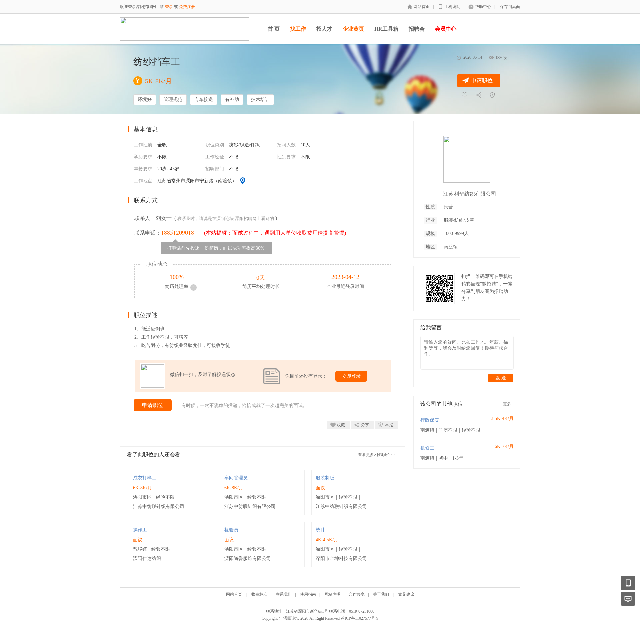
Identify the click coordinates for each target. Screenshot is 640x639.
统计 (320, 529)
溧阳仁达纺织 (147, 558)
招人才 (324, 29)
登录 (169, 6)
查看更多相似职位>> (376, 454)
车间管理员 (236, 477)
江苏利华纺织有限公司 (469, 194)
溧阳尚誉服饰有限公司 (247, 558)
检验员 (231, 529)
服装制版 (325, 477)
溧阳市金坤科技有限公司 (341, 558)
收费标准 (259, 594)
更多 (507, 404)
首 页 (274, 29)
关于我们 (381, 594)
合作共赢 (357, 594)
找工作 (298, 29)
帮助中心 (483, 6)
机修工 (427, 448)
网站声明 (332, 594)
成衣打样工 (144, 477)
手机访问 (452, 6)
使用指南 (308, 594)
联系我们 (284, 594)
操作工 (140, 529)
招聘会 (417, 29)
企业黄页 (353, 29)
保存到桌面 (510, 6)
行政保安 (429, 420)
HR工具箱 (386, 29)
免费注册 (187, 6)
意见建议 (406, 594)
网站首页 (422, 6)
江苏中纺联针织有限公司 (158, 506)
